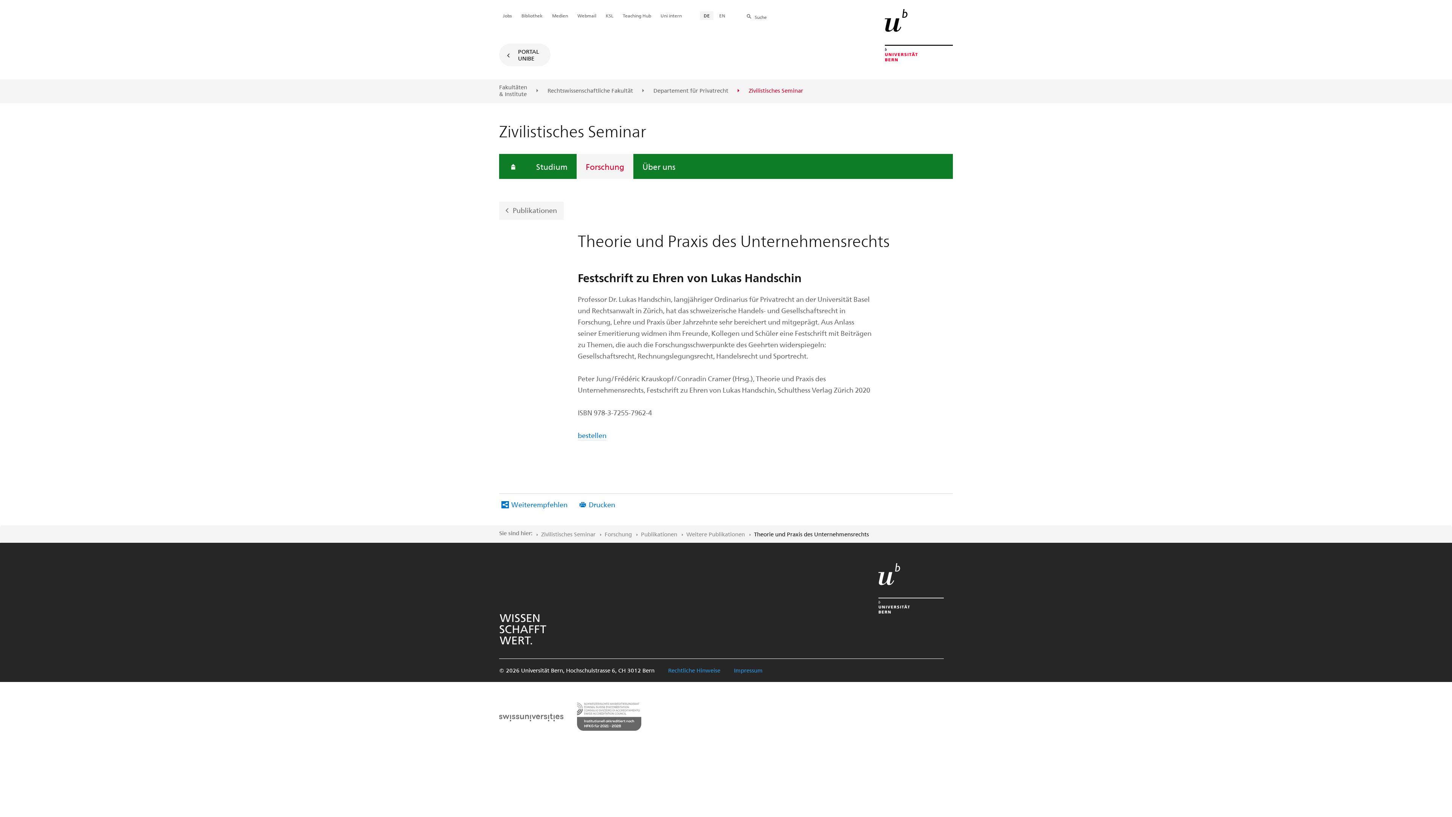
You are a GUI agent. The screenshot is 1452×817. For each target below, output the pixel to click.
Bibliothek (532, 15)
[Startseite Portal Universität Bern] (919, 35)
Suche (761, 17)
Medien (560, 15)
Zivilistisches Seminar (568, 534)
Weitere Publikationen (715, 534)
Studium (552, 166)
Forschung (605, 166)
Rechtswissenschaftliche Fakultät (590, 90)
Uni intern (671, 15)
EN (722, 15)
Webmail (586, 15)
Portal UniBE (528, 55)
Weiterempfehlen (539, 504)
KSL (609, 15)
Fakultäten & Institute (513, 90)
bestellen (592, 435)
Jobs (507, 15)
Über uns (658, 166)
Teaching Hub (637, 15)
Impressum (748, 670)
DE (707, 15)
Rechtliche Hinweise (694, 670)
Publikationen (535, 210)
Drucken (602, 504)
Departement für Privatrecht (690, 90)
